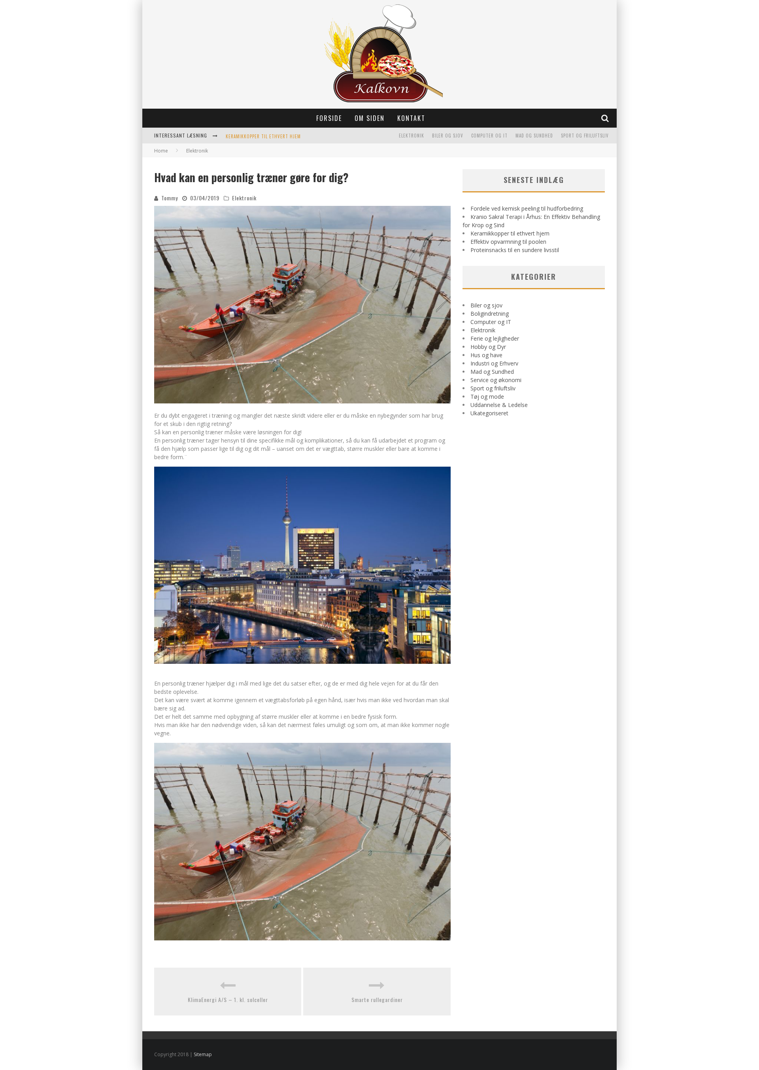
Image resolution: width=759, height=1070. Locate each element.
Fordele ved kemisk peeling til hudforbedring (526, 208)
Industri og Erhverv (494, 363)
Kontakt (411, 118)
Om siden (370, 118)
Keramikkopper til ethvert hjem (263, 136)
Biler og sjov (447, 135)
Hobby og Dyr (488, 346)
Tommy (169, 198)
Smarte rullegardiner (377, 999)
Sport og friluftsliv (585, 135)
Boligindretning (489, 313)
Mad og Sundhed (534, 135)
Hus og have (486, 355)
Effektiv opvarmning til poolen (508, 241)
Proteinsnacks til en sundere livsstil (514, 250)
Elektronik (411, 135)
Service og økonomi (495, 380)
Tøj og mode (487, 396)
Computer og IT (489, 135)
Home (161, 150)
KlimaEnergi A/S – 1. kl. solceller (228, 999)
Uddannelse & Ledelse (499, 405)
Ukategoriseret (489, 413)
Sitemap (203, 1054)
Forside (329, 118)
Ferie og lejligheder (494, 338)
